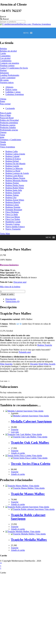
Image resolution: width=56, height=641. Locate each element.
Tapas (2, 135)
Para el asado (5, 113)
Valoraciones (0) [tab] (12, 301)
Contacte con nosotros (9, 63)
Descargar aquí (19, 282)
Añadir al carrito (7, 294)
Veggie (3, 144)
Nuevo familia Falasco (15, 226)
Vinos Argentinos (7, 147)
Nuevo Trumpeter (13, 229)
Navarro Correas (12, 224)
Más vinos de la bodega (10, 286)
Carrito (3, 53)
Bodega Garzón (12, 166)
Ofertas (3, 99)
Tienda (3, 142)
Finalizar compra (7, 65)
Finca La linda (11, 214)
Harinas (3, 70)
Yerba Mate (5, 233)
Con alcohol (5, 58)
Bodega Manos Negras (15, 178)
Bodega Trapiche (12, 192)
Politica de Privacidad (9, 120)
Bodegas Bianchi (12, 202)
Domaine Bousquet (13, 209)
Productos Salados (8, 127)
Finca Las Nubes (12, 219)
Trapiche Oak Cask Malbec (30, 442)
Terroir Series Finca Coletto (30, 463)
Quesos (3, 132)
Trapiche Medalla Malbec (29, 539)
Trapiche (14, 429)
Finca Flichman (12, 212)
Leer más (15, 432)
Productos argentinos (9, 122)
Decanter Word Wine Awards (42, 364)
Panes (2, 101)
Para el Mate (5, 115)
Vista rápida (38, 411)
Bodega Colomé (12, 156)
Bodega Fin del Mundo (15, 163)
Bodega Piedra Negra (14, 185)
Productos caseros (7, 125)
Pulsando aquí (25, 352)
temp (2, 137)
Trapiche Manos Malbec (28, 494)
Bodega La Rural (12, 171)
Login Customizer (7, 77)
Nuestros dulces (7, 82)
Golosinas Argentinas (14, 94)
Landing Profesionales (9, 75)
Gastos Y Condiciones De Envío (14, 68)
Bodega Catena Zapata (15, 154)
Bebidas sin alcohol (8, 51)
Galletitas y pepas (13, 92)
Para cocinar (5, 104)
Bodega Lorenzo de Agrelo (17, 173)
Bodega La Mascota (14, 168)
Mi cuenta (4, 80)
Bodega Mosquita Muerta (16, 180)
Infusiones (4, 73)
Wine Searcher (6, 364)
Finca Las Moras (12, 217)
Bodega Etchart (12, 161)
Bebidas (3, 48)
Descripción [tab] (10, 299)
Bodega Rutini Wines (14, 188)
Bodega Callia (11, 151)
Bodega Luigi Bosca (14, 176)
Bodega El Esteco (13, 159)
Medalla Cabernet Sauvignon (31, 421)
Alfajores (9, 87)
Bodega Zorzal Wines (14, 200)
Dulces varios (11, 89)
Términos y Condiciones (10, 139)
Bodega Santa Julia (13, 190)
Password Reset (7, 118)
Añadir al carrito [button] (18, 453)
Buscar (3, 16)
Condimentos (5, 61)
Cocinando (10, 108)
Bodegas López (12, 205)
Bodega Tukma (12, 195)
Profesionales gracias (9, 130)
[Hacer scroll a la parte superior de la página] (1, 563)
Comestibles (5, 56)
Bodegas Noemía (12, 207)
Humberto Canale (13, 222)
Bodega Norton (12, 183)
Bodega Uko (10, 197)
